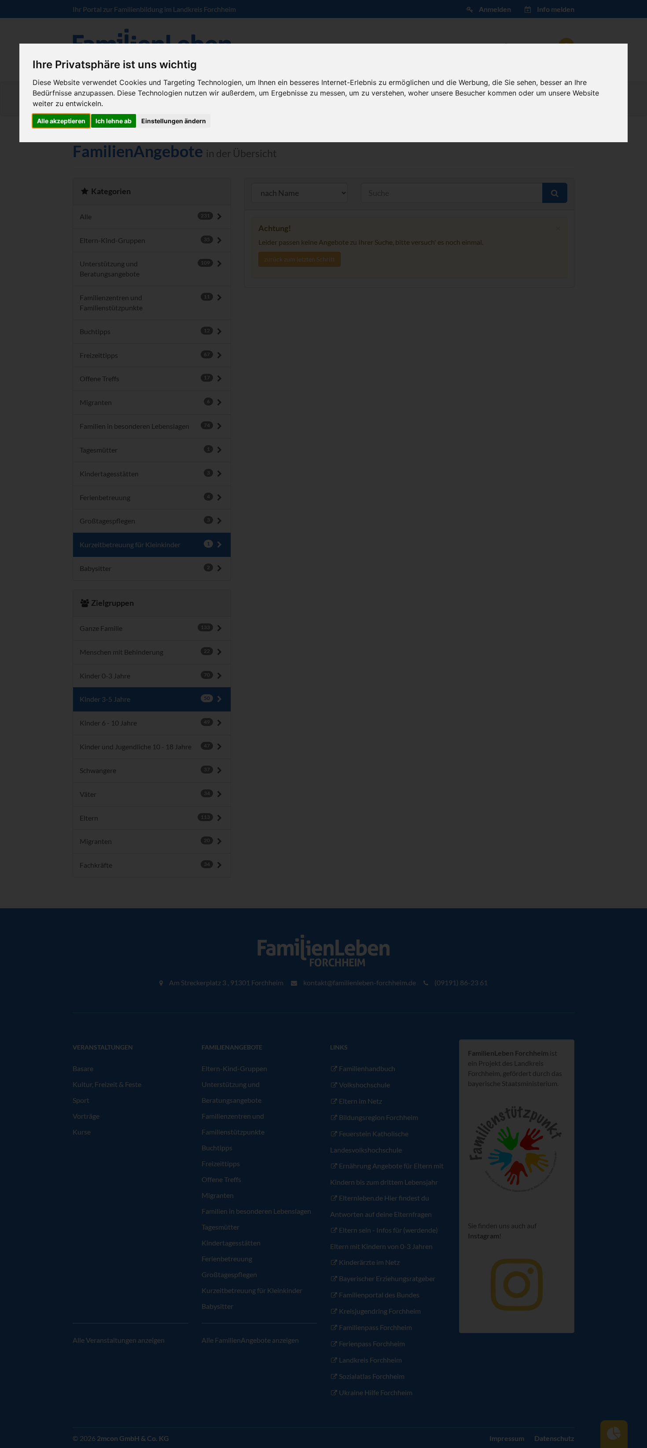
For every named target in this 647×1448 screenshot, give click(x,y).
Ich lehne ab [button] (114, 121)
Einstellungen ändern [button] (173, 121)
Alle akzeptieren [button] (61, 121)
